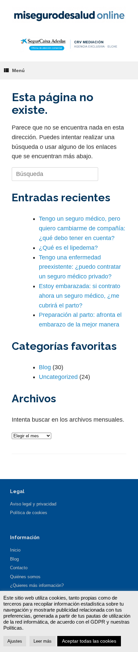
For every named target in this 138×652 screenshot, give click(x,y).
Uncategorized (58, 377)
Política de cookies (28, 512)
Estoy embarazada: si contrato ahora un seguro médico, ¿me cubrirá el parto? (79, 296)
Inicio (15, 550)
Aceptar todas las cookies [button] (89, 641)
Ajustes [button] (14, 641)
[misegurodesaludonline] (69, 15)
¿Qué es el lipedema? (68, 247)
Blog (45, 367)
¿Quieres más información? (37, 585)
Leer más (42, 641)
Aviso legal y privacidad (33, 503)
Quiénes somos (25, 576)
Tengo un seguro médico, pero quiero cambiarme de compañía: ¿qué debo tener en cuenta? (82, 228)
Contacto (18, 567)
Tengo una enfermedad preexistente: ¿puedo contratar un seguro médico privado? (80, 267)
